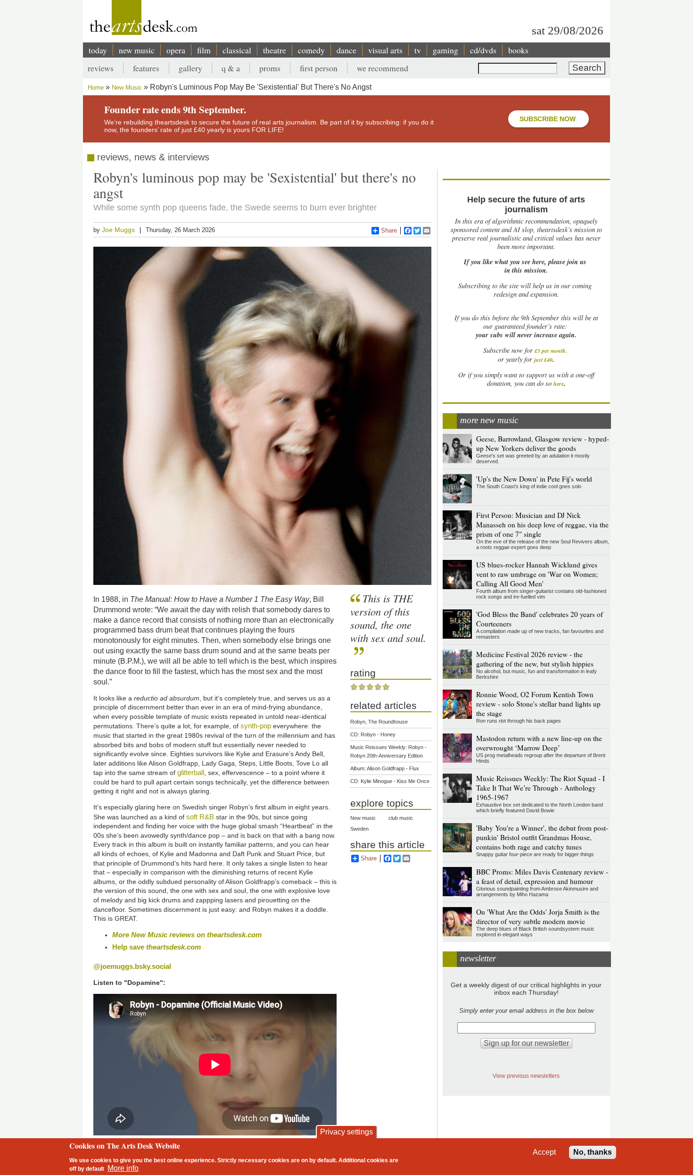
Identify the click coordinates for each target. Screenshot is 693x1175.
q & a (231, 68)
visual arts (385, 50)
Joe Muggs (118, 229)
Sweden (359, 829)
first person (319, 68)
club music (400, 818)
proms (269, 68)
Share (389, 230)
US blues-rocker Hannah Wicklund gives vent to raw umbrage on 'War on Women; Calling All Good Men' (537, 574)
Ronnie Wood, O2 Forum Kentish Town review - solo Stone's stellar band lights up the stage (538, 704)
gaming (445, 50)
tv (417, 50)
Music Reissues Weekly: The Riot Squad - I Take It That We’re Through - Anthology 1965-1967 (540, 788)
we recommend (382, 68)
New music (363, 818)
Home (96, 87)
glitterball (190, 772)
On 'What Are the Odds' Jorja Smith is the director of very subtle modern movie (538, 916)
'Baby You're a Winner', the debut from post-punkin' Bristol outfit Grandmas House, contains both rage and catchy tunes (542, 837)
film (204, 50)
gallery (190, 68)
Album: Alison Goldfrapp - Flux (384, 768)
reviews (101, 68)
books (518, 50)
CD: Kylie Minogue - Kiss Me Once (389, 781)
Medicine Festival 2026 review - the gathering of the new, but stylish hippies (535, 659)
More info (123, 1168)
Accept (544, 1152)
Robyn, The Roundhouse (379, 722)
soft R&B (200, 817)
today (98, 50)
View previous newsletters (526, 1076)
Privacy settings (346, 1132)
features (146, 68)
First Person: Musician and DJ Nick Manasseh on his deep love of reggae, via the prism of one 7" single (542, 524)
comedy (311, 50)
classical (237, 50)
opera (175, 50)
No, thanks (592, 1152)
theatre (274, 50)
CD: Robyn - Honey (373, 734)
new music (137, 50)
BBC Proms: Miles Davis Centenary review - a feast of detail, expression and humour (542, 876)
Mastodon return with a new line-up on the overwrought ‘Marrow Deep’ (539, 742)
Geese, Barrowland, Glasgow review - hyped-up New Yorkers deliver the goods (542, 443)
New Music (127, 87)
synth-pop (255, 726)
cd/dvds (483, 50)
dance (346, 50)
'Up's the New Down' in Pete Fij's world (534, 478)
